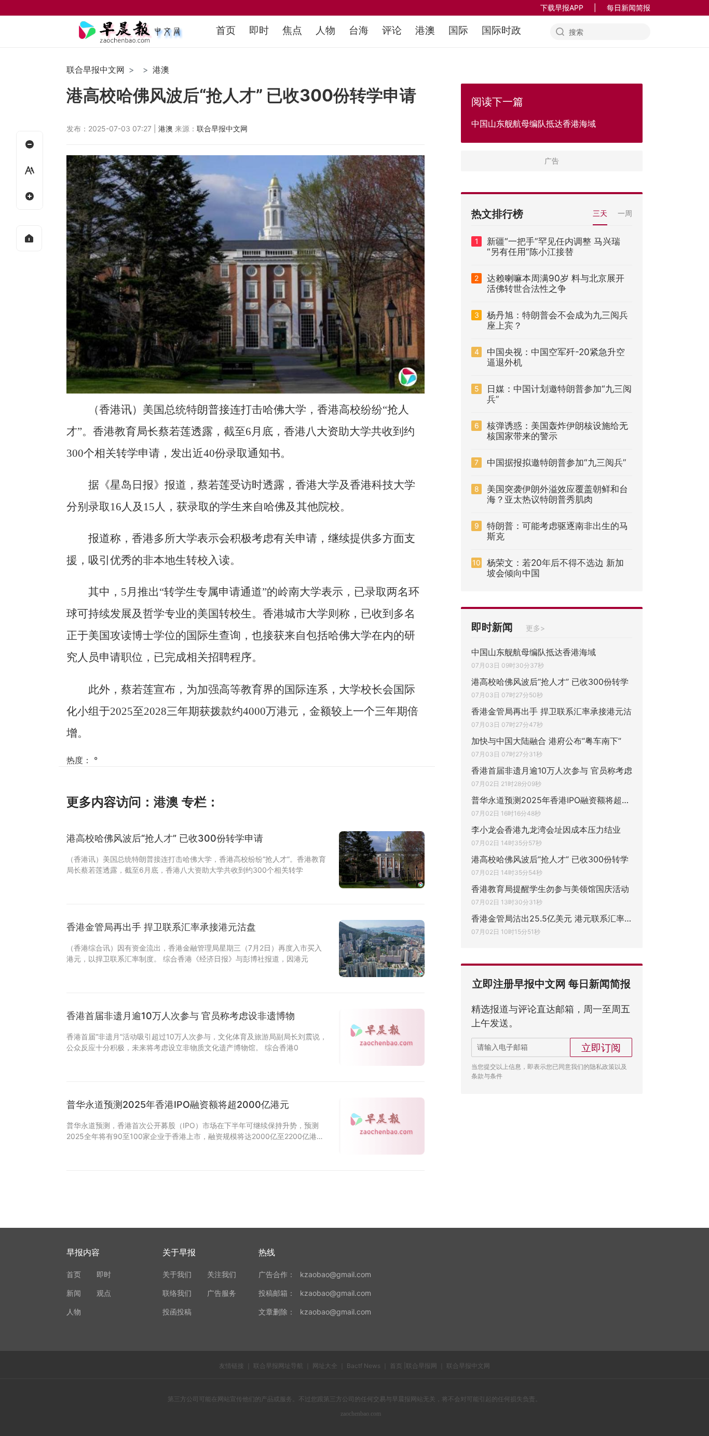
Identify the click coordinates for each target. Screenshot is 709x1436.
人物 (325, 30)
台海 (359, 30)
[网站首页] (29, 238)
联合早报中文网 (95, 69)
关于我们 (177, 1274)
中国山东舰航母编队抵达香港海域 (533, 652)
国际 (458, 30)
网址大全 (324, 1366)
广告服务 (221, 1293)
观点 (104, 1293)
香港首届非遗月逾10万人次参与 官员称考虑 (551, 770)
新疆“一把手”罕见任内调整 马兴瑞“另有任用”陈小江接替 (553, 246)
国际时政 (501, 30)
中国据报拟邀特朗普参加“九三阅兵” (556, 462)
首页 (226, 30)
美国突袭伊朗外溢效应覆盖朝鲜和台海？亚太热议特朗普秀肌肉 (557, 494)
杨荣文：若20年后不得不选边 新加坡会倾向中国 (555, 568)
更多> (535, 628)
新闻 (73, 1293)
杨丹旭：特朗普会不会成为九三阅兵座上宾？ (557, 320)
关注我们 (221, 1274)
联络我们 (177, 1293)
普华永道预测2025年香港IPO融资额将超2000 (551, 800)
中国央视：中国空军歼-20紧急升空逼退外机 (556, 357)
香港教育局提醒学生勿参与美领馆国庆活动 (550, 889)
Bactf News (363, 1366)
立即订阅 (601, 1047)
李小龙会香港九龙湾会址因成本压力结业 (546, 829)
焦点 (292, 30)
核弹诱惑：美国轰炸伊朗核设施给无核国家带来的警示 (557, 431)
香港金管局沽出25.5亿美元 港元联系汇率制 (551, 918)
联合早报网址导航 (278, 1366)
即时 (259, 30)
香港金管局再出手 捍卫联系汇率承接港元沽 (551, 711)
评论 (392, 30)
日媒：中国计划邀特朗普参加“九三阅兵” (559, 394)
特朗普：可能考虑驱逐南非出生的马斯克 (557, 531)
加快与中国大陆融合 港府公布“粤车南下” (546, 741)
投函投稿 (177, 1311)
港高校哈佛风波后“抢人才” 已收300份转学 (550, 681)
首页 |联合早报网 (413, 1366)
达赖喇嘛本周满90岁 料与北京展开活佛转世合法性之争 (555, 283)
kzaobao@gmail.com (335, 1274)
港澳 (425, 30)
